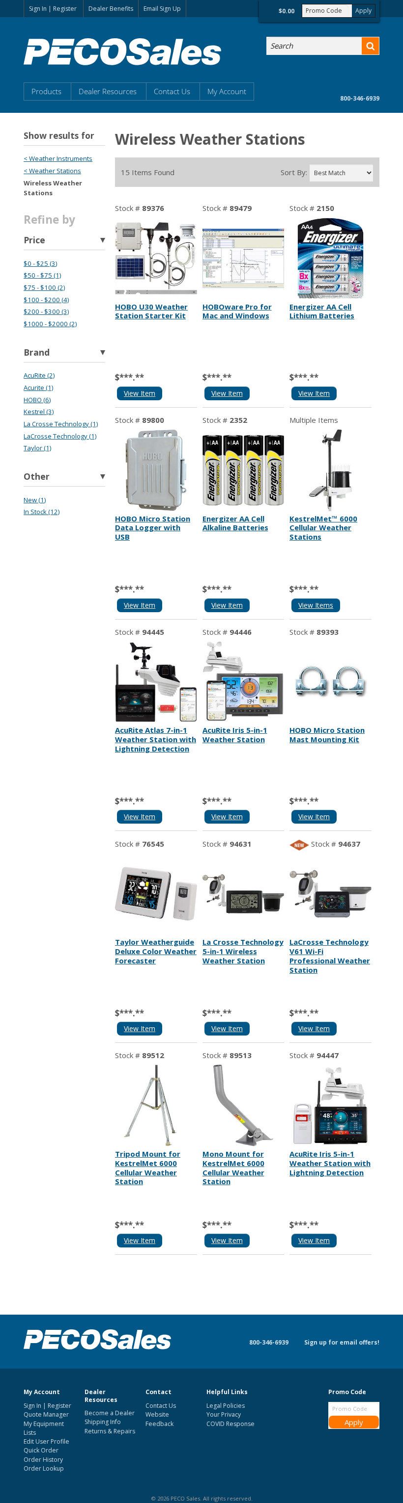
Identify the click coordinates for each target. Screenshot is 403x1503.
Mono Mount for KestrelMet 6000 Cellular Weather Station (233, 1167)
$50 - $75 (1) (42, 275)
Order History (43, 1459)
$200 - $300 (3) (46, 311)
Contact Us (172, 91)
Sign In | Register (53, 8)
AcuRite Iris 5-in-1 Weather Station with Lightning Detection (330, 1163)
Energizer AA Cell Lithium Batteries (321, 311)
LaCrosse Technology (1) (60, 436)
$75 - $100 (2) (44, 287)
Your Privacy (223, 1414)
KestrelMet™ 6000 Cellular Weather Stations (323, 528)
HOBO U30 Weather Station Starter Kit (151, 311)
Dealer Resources (108, 91)
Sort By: (294, 172)
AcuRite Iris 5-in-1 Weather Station (234, 734)
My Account (226, 91)
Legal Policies (225, 1405)
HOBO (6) (37, 399)
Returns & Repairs (110, 1431)
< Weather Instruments (58, 158)
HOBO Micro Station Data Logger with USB (152, 528)
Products (46, 91)
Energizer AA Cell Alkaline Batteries (235, 523)
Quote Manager (46, 1414)
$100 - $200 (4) (46, 299)
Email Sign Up (162, 8)
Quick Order (41, 1450)
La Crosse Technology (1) (61, 423)
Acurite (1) (38, 387)
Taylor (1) (37, 447)
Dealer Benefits (110, 8)
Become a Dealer (110, 1413)
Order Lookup (44, 1468)
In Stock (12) (41, 511)
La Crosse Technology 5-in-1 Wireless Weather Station (243, 951)
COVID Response (230, 1424)
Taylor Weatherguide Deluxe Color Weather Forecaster (156, 951)
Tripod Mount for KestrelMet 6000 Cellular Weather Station (147, 1167)
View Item (139, 393)
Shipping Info (103, 1422)
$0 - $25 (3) (40, 263)
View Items (315, 605)
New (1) (35, 499)
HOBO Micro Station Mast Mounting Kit (327, 734)
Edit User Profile (46, 1441)
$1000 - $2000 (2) (50, 323)
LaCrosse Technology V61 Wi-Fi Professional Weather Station (329, 955)
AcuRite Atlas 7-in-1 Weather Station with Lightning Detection (155, 739)
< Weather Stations (52, 170)
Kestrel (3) (39, 411)
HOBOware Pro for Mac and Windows (237, 311)
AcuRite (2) (39, 375)
